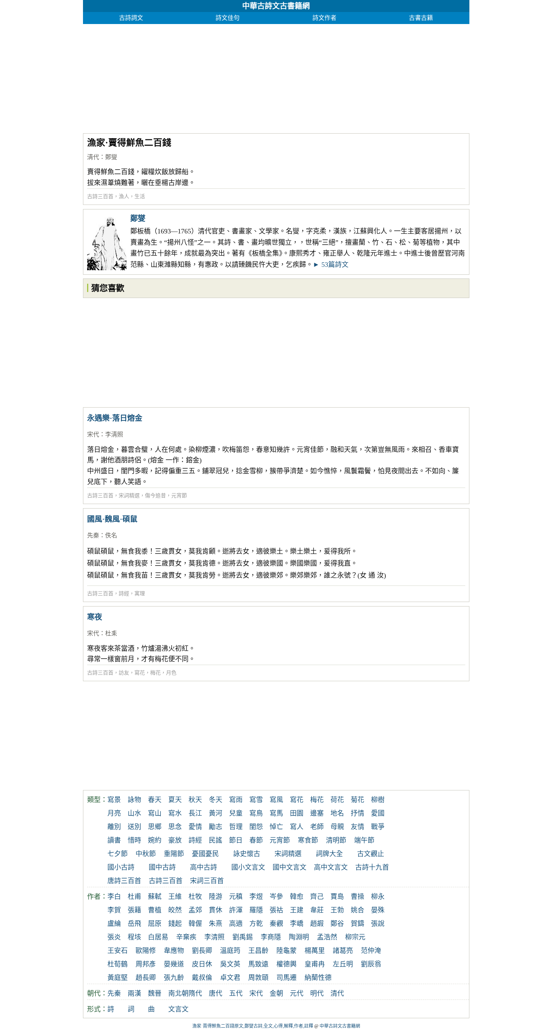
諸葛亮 (343, 950)
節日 (236, 840)
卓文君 (230, 977)
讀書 (114, 840)
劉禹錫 (242, 937)
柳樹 (378, 800)
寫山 (154, 813)
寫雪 (256, 800)
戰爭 (378, 827)
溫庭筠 (230, 950)
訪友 (124, 673)
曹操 (357, 896)
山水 (134, 813)
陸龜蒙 (286, 950)
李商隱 (271, 937)
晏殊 (378, 910)
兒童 (236, 813)
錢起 (175, 923)
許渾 (236, 910)
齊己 (317, 896)
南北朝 (178, 993)
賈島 (337, 896)
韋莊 (317, 910)
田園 (296, 813)
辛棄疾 (186, 937)
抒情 (357, 813)
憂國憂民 (205, 854)
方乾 (256, 923)
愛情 (195, 827)
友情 (357, 827)
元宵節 (179, 495)
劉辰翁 (371, 964)
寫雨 (236, 800)
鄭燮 (111, 157)
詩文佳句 (228, 18)
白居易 (158, 937)
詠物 (134, 800)
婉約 (154, 840)
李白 (114, 896)
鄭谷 (337, 923)
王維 (175, 896)
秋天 (195, 800)
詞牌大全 (329, 854)
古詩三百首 (100, 196)
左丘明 (343, 964)
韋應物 (174, 950)
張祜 (276, 910)
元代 (296, 993)
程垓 (134, 937)
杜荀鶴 (117, 964)
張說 (378, 923)
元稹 (236, 896)
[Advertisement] (276, 76)
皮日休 (202, 964)
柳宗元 (355, 937)
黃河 (215, 813)
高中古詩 (203, 867)
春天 (154, 800)
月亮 (114, 813)
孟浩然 (327, 937)
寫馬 (276, 813)
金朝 (276, 993)
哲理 (236, 827)
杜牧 (195, 896)
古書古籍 (421, 18)
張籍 (134, 910)
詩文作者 (324, 18)
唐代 (215, 993)
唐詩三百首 (124, 881)
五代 (236, 993)
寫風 (276, 800)
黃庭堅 (117, 977)
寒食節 (308, 840)
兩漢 (134, 993)
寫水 (175, 813)
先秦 (93, 535)
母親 (337, 827)
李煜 (256, 896)
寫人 (296, 827)
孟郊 (195, 910)
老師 (317, 827)
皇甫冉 (315, 964)
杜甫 (134, 896)
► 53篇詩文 (330, 264)
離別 (114, 827)
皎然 (175, 910)
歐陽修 (146, 950)
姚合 (357, 910)
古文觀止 (370, 854)
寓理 (139, 593)
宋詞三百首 (207, 881)
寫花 (139, 673)
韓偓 (195, 923)
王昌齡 (258, 950)
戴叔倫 (202, 977)
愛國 (378, 813)
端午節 (364, 840)
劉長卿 (202, 950)
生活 (139, 196)
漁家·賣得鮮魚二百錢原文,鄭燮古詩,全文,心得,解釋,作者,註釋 (252, 1026)
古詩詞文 (131, 18)
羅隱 (256, 910)
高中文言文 (331, 867)
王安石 (117, 950)
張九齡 (174, 977)
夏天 (175, 800)
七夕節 (117, 854)
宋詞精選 (129, 495)
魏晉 (154, 993)
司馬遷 (286, 977)
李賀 (114, 910)
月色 (171, 673)
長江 (195, 813)
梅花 (155, 673)
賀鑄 (357, 923)
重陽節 (174, 854)
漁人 (124, 196)
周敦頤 (258, 977)
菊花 (357, 800)
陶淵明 (299, 937)
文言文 (178, 1009)
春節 (256, 840)
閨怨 (256, 827)
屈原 (154, 923)
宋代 (93, 434)
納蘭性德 (318, 977)
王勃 (337, 910)
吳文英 (230, 964)
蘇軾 (154, 896)
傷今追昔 (155, 495)
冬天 (215, 800)
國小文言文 (248, 867)
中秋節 (146, 854)
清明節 (336, 840)
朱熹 (215, 923)
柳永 (378, 896)
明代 (317, 993)
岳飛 (134, 923)
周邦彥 (146, 964)
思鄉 (154, 827)
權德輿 (286, 964)
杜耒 (111, 633)
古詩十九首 (372, 867)
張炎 (114, 937)
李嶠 (296, 923)
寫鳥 (256, 813)
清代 (93, 157)
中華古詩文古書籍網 (276, 6)
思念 (175, 827)
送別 (134, 827)
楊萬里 (315, 950)
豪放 (175, 840)
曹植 (154, 910)
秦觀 (276, 923)
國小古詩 (120, 867)
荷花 (337, 800)
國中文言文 (289, 867)
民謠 (215, 840)
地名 (337, 813)
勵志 (215, 827)
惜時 (134, 840)
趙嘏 (317, 923)
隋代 (195, 993)
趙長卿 (146, 977)
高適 (236, 923)
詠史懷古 (246, 854)
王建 (296, 910)
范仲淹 (371, 950)
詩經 (124, 593)
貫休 (215, 910)
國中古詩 (162, 867)
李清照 (114, 434)
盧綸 (114, 923)
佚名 (111, 535)
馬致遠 (258, 964)
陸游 (215, 896)
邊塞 (317, 813)
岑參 (276, 896)
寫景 (114, 800)
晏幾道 (174, 964)
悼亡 (276, 827)
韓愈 (296, 896)
